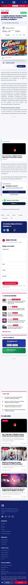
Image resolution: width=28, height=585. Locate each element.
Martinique (7, 10)
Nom (3, 264)
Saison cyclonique (4, 539)
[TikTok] (5, 516)
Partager (8, 35)
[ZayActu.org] (14, 2)
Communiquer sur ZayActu (6, 565)
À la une (2, 529)
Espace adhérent (4, 552)
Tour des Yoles (4, 542)
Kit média (3, 569)
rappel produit (5, 218)
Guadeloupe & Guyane (5, 533)
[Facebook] (4, 230)
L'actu (2, 525)
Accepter (20, 582)
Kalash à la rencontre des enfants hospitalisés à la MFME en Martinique (12, 463)
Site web (4, 276)
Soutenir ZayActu (4, 556)
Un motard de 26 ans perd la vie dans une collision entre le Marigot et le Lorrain (13, 489)
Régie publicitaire (4, 554)
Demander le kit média (14, 194)
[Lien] (14, 230)
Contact (3, 558)
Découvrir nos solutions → (14, 191)
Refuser (7, 582)
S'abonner (24, 12)
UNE (12, 218)
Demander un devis (5, 571)
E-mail (4, 270)
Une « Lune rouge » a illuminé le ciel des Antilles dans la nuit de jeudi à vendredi (13, 435)
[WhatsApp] (7, 230)
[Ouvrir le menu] (2, 2)
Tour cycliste (3, 544)
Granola (13, 215)
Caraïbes (3, 527)
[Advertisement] (14, 374)
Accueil (2, 10)
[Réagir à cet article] (14, 35)
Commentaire (5, 249)
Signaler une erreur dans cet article (10, 209)
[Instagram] (9, 516)
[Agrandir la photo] (14, 47)
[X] (11, 230)
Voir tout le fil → (7, 331)
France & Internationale (6, 531)
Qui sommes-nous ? (5, 550)
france (8, 215)
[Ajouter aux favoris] (17, 35)
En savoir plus (14, 579)
